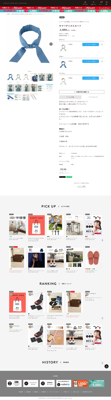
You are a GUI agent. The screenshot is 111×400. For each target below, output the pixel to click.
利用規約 (36, 391)
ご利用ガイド (66, 391)
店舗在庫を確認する (82, 92)
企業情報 (44, 391)
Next (51, 44)
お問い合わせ (76, 391)
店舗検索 (28, 391)
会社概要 (21, 391)
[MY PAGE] (85, 3)
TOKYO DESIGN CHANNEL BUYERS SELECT (22, 14)
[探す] (107, 3)
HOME (8, 14)
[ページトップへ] (106, 366)
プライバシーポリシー (54, 391)
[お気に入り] (93, 3)
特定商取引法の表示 (87, 391)
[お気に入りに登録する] (102, 44)
